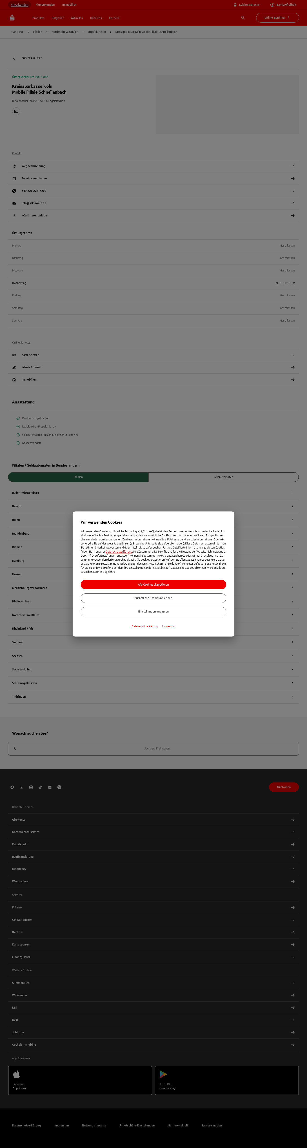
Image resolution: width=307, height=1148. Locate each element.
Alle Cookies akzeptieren (153, 584)
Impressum (169, 626)
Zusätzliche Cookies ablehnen (153, 598)
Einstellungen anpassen (153, 611)
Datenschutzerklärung (119, 551)
